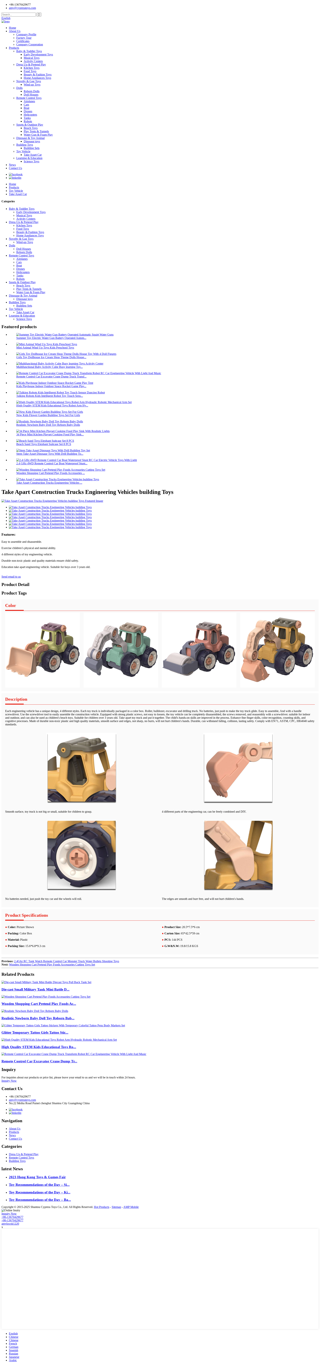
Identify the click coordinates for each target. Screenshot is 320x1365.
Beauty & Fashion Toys (37, 74)
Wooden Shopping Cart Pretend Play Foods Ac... (38, 1004)
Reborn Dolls (31, 91)
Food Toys (30, 71)
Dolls (19, 87)
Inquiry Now (9, 1080)
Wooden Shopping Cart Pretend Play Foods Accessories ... (50, 473)
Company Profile (26, 34)
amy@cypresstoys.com (22, 7)
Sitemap (116, 1207)
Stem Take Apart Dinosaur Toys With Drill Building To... (49, 453)
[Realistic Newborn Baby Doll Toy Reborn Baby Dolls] (34, 1011)
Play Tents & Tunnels (36, 131)
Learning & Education (29, 158)
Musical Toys (31, 57)
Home (12, 27)
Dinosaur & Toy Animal (30, 138)
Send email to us (11, 576)
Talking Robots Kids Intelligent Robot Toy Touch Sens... (49, 395)
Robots (28, 121)
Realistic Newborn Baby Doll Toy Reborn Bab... (37, 1018)
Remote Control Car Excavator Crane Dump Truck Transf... (51, 376)
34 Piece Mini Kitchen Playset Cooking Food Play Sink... (50, 434)
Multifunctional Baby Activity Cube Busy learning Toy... (49, 366)
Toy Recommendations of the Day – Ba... (40, 1200)
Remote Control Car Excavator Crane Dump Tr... (39, 1061)
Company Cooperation (29, 44)
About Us (14, 31)
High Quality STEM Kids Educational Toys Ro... (38, 1047)
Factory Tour (23, 37)
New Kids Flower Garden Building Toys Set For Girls (48, 415)
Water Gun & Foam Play (38, 134)
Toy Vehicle (23, 151)
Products (14, 47)
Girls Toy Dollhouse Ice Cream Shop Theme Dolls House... (51, 357)
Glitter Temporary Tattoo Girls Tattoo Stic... (34, 1032)
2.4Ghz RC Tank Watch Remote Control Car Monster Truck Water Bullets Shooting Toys (66, 961)
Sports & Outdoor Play (29, 124)
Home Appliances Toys (37, 77)
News (12, 164)
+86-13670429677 (12, 1217)
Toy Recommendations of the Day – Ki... (39, 1192)
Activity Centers (33, 61)
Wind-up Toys (32, 84)
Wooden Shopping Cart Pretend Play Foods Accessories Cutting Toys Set (52, 964)
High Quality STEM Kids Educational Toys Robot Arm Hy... (52, 405)
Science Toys (31, 161)
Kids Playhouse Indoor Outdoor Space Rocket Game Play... (51, 386)
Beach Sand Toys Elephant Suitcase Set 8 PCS (43, 444)
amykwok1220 (10, 1223)
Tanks (27, 118)
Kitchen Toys (31, 67)
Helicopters (30, 114)
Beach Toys (31, 128)
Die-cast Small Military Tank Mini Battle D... (35, 989)
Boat (26, 108)
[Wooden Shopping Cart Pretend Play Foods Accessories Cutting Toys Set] (45, 996)
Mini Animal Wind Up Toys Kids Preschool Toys (45, 347)
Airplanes (29, 101)
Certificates (22, 41)
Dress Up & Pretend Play (31, 64)
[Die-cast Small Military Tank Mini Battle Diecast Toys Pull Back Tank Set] (46, 982)
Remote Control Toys (28, 97)
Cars (26, 104)
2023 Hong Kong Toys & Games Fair (37, 1177)
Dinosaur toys (32, 141)
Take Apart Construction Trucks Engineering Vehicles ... (49, 482)
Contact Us (15, 168)
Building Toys (24, 144)
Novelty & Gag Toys (28, 81)
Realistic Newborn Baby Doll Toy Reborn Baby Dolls (48, 424)
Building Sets (31, 148)
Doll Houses (31, 94)
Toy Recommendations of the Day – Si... (39, 1185)
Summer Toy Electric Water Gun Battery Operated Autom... (51, 337)
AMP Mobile (131, 1207)
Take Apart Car (33, 154)
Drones (28, 111)
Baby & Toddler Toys (29, 51)
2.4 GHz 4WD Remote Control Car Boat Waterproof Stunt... (51, 463)
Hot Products (101, 1207)
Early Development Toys (38, 54)
